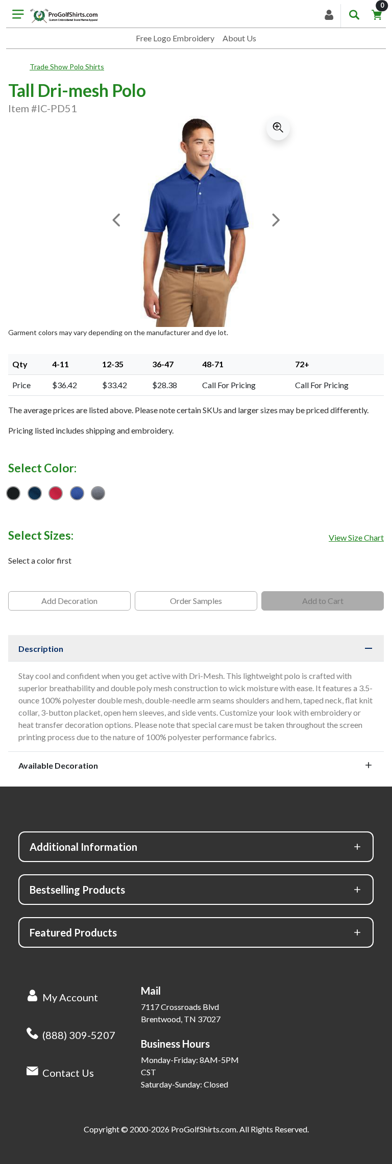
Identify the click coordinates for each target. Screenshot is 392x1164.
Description (40, 648)
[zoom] (278, 128)
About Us (239, 38)
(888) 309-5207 (78, 1035)
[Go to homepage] (63, 16)
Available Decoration (58, 765)
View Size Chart (356, 537)
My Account (70, 997)
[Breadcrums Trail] (18, 66)
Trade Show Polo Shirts (67, 66)
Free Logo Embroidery (175, 38)
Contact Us (68, 1073)
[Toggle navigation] (18, 16)
